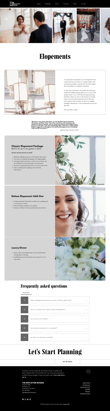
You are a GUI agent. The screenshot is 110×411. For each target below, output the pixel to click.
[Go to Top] (88, 371)
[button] (39, 3)
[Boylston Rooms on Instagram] (25, 399)
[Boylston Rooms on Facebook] (23, 399)
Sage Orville (66, 404)
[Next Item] (107, 25)
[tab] (26, 293)
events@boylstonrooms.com (29, 392)
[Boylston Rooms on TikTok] (30, 399)
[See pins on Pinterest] (28, 399)
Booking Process (85, 393)
